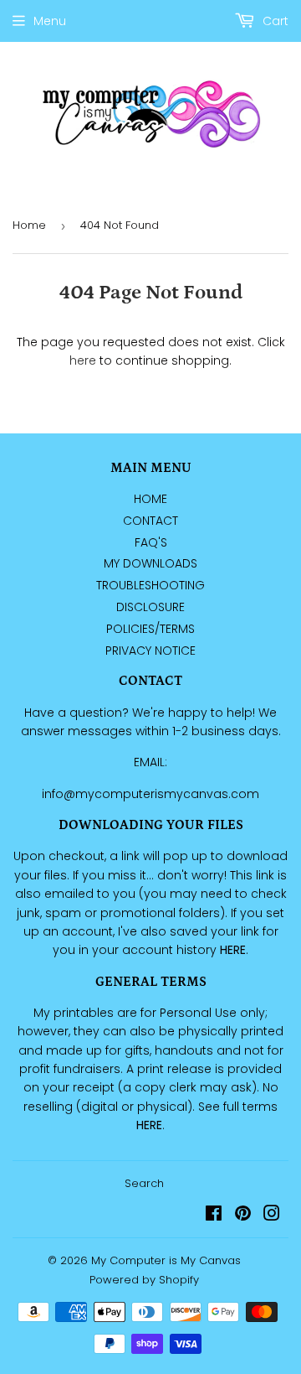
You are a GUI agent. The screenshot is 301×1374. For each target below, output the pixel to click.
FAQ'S (151, 542)
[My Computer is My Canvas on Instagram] (271, 1215)
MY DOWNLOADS (150, 563)
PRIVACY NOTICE (150, 650)
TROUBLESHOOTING (150, 585)
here (82, 360)
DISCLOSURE (150, 607)
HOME (150, 498)
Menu (49, 21)
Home (29, 225)
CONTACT (150, 520)
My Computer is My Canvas (166, 1260)
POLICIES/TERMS (150, 628)
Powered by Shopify (144, 1280)
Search (144, 1183)
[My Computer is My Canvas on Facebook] (213, 1215)
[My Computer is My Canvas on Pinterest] (243, 1215)
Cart (273, 21)
